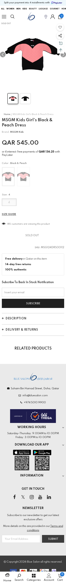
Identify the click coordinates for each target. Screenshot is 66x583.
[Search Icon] (15, 17)
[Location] (46, 17)
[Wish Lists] (60, 27)
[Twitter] (23, 497)
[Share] (60, 35)
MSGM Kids (17, 132)
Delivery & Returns (22, 329)
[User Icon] (52, 17)
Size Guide (9, 214)
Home (7, 114)
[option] (33, 54)
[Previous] (3, 54)
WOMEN (10, 9)
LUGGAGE (43, 9)
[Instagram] (31, 497)
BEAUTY (33, 9)
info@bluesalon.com (34, 395)
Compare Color (53, 82)
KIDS (25, 9)
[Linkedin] (49, 497)
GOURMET (55, 9)
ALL (2, 9)
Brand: (6, 132)
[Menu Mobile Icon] (4, 17)
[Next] (63, 54)
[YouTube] (40, 497)
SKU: (37, 248)
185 (9, 224)
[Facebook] (14, 497)
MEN (18, 9)
